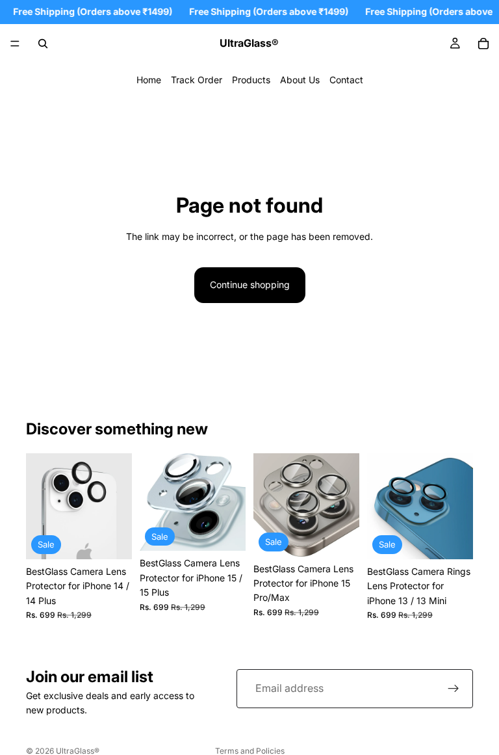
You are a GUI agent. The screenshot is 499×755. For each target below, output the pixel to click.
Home (148, 79)
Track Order (196, 79)
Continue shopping (250, 284)
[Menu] (15, 44)
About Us (300, 79)
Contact (346, 79)
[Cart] (483, 43)
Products (251, 79)
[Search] (43, 43)
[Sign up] (453, 688)
